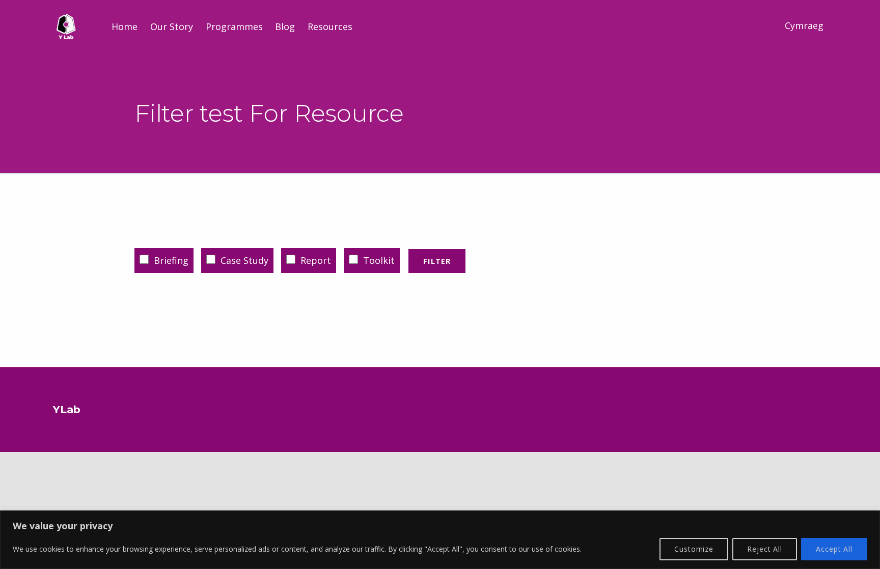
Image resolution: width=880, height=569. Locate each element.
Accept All (834, 549)
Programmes (234, 26)
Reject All (764, 549)
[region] (440, 539)
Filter (437, 261)
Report (314, 260)
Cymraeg (804, 25)
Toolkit (378, 260)
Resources (330, 26)
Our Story (171, 26)
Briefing (169, 260)
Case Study (243, 260)
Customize (693, 549)
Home (125, 26)
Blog (285, 26)
